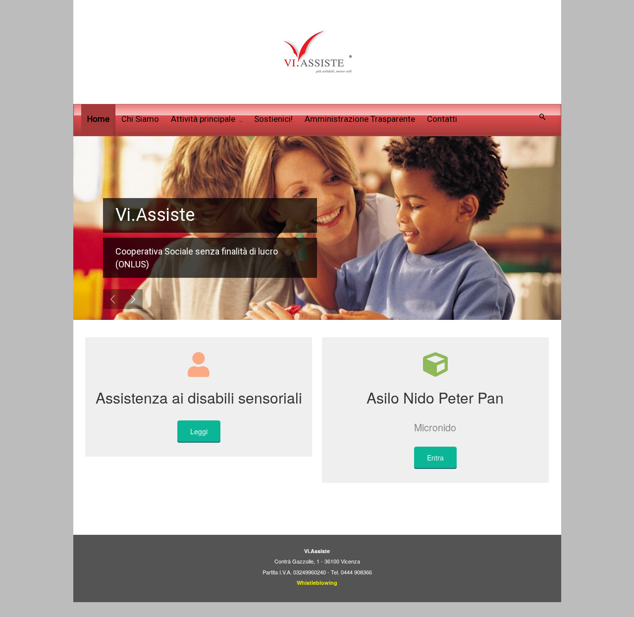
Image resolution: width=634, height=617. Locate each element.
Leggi (199, 431)
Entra (435, 458)
